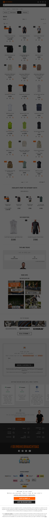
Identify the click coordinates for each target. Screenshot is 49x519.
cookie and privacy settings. (24, 495)
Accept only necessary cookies (24, 502)
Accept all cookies (23, 498)
